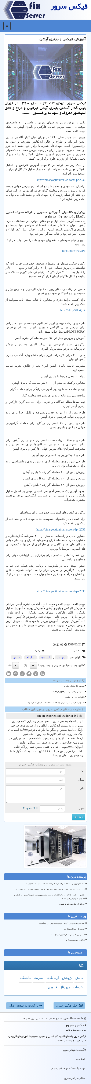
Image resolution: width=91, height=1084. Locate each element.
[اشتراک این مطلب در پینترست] (15, 673)
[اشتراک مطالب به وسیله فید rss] (43, 673)
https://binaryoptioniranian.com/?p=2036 (60, 180)
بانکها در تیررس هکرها (74, 697)
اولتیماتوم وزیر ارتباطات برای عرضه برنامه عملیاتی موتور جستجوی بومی (54, 884)
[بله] (33, 665)
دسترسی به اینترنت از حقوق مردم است (67, 691)
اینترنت (45, 657)
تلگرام (30, 657)
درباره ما (80, 1059)
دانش (16, 657)
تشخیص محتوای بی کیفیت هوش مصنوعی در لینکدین (62, 923)
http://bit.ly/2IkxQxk (72, 310)
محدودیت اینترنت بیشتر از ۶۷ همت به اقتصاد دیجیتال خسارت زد (56, 703)
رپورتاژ (61, 657)
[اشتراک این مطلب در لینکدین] (9, 673)
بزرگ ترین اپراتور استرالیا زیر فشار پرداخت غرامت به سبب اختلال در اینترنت (51, 889)
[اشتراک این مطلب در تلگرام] (36, 673)
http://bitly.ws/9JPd (73, 250)
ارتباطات (53, 978)
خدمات (78, 987)
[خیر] (15, 665)
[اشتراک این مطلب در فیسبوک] (29, 673)
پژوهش (67, 978)
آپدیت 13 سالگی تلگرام (74, 686)
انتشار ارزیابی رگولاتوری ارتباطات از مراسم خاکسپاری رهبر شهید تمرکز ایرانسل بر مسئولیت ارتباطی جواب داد (49, 897)
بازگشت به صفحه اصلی (23, 1005)
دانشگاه (25, 978)
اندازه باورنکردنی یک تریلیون (72, 904)
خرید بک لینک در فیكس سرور (68, 1068)
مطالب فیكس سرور (74, 1078)
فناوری (52, 987)
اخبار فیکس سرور (67, 1005)
